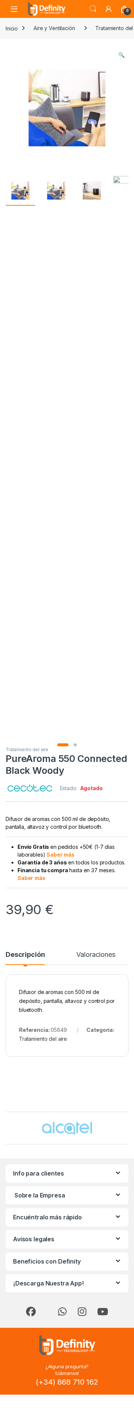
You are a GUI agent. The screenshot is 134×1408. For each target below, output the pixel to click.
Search (93, 9)
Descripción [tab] (25, 954)
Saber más (60, 854)
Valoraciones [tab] (95, 954)
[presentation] (126, 1128)
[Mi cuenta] (109, 8)
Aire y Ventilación (54, 28)
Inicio (12, 28)
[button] (121, 54)
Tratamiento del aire (27, 749)
